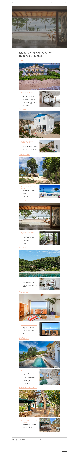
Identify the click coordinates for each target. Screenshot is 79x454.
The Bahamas (24, 155)
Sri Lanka (22, 200)
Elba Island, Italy (28, 387)
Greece (23, 247)
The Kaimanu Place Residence (27, 92)
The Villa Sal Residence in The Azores (29, 325)
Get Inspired (24, 439)
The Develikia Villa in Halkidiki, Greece (29, 279)
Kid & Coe (14, 2)
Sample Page (62, 2)
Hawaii (21, 61)
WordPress (64, 451)
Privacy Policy (56, 2)
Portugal (22, 109)
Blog (52, 2)
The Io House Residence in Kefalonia (29, 370)
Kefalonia (24, 338)
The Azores (23, 292)
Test (66, 2)
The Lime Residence (32, 381)
